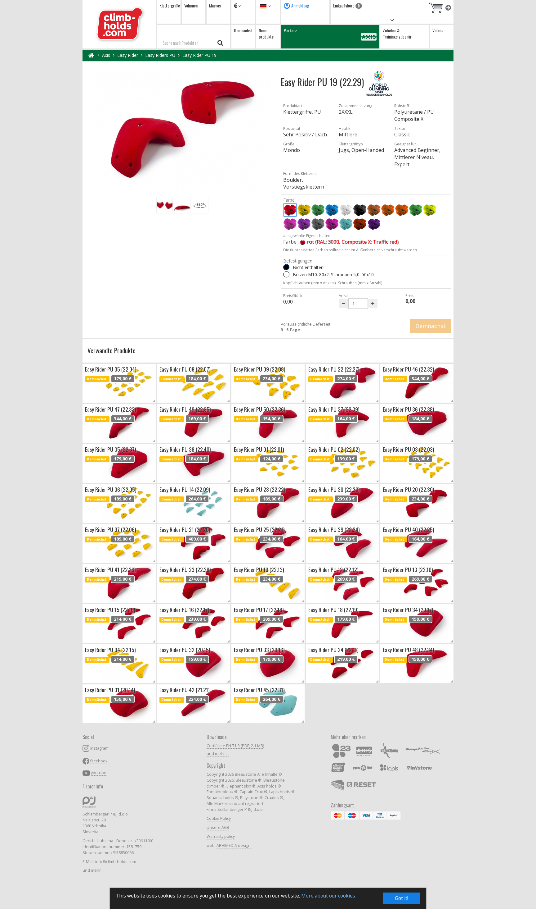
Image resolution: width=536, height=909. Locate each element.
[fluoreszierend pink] (290, 224)
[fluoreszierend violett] (304, 224)
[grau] (318, 224)
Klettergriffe (169, 5)
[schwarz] (360, 210)
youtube (98, 772)
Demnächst (243, 30)
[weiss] (346, 210)
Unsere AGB (218, 827)
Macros (215, 5)
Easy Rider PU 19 (199, 55)
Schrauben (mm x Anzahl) (360, 282)
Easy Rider (127, 55)
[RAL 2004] (360, 224)
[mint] (346, 224)
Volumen (191, 5)
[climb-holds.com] (119, 24)
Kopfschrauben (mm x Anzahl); (310, 282)
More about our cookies (328, 896)
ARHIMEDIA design (234, 845)
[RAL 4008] (374, 224)
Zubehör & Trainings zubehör (397, 33)
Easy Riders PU (160, 55)
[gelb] (304, 210)
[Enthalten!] (286, 274)
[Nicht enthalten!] (286, 267)
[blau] (332, 210)
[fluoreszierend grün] (415, 210)
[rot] (290, 210)
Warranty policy (221, 836)
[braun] (374, 210)
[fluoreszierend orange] (402, 210)
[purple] (332, 224)
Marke (289, 30)
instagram (99, 748)
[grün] (318, 210)
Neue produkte (266, 33)
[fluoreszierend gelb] (429, 210)
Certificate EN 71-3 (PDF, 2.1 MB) (235, 745)
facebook (98, 761)
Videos (437, 30)
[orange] (388, 210)
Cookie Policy (219, 818)
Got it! (401, 898)
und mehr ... (94, 870)
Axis (106, 55)
